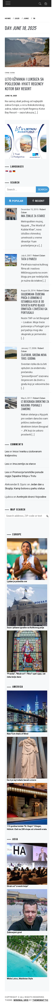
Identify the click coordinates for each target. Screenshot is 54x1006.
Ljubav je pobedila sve (17, 581)
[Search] (46, 518)
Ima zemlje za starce (33, 216)
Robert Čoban (39, 255)
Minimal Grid (21, 1000)
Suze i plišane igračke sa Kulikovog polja (25, 627)
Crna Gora (10, 73)
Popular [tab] (17, 200)
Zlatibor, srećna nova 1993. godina (34, 357)
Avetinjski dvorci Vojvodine (31, 496)
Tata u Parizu (29, 259)
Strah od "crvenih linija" (17, 886)
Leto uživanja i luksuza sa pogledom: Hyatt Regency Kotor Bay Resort (24, 83)
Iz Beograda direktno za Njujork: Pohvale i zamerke (35, 405)
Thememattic (40, 1000)
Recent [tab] (39, 200)
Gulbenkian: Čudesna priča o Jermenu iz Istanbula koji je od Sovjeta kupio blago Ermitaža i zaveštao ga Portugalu (34, 303)
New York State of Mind (17, 734)
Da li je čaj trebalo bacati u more (21, 780)
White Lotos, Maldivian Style (20, 979)
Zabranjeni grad (14, 932)
